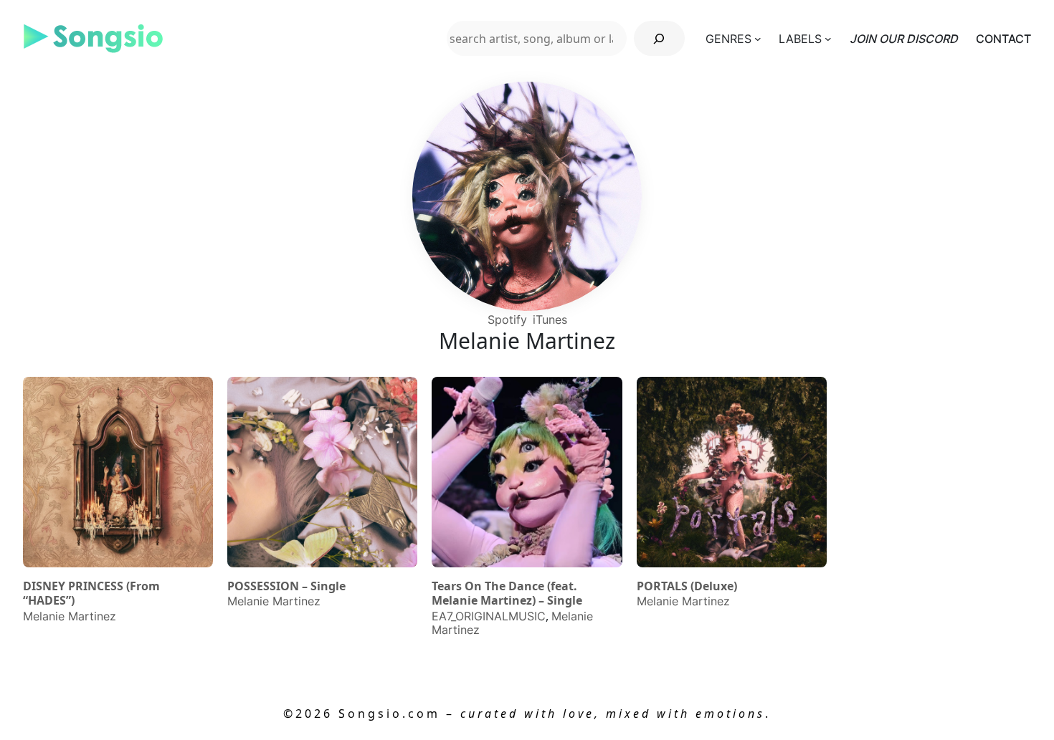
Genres (728, 39)
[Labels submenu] (828, 38)
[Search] (659, 38)
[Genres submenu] (757, 38)
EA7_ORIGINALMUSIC (489, 616)
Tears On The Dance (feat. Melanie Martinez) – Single (507, 594)
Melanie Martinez (69, 616)
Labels (800, 39)
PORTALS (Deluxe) (687, 586)
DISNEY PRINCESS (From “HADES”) (91, 594)
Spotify (507, 319)
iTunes (550, 319)
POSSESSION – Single (286, 586)
